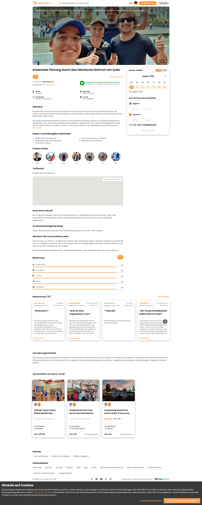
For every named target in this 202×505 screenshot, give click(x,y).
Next (166, 36)
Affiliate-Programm (81, 456)
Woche (158, 70)
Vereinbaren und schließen (182, 500)
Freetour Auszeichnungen (44, 473)
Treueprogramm (65, 473)
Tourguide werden (148, 3)
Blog (86, 467)
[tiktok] (110, 479)
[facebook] (96, 479)
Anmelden (163, 3)
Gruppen (69, 467)
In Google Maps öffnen (112, 179)
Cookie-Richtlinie (154, 467)
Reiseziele (37, 467)
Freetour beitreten (41, 456)
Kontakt (59, 467)
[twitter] (106, 479)
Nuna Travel (49, 85)
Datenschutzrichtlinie (43, 492)
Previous (36, 36)
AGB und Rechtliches (135, 467)
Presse (94, 467)
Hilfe (78, 467)
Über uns (48, 467)
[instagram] (91, 479)
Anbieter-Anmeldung (60, 456)
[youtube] (101, 479)
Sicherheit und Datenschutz (111, 467)
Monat (164, 70)
